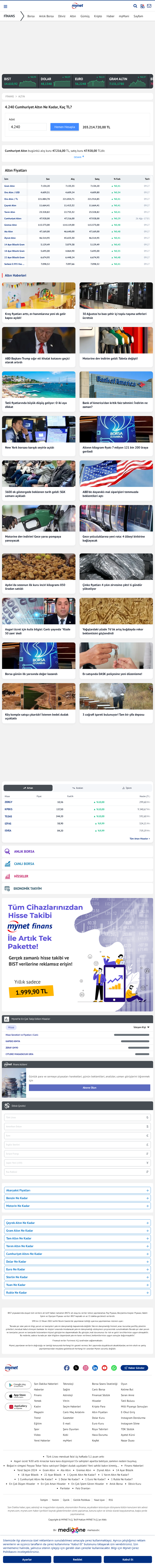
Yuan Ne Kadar (16, 1285)
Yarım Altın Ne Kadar (19, 1246)
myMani (124, 16)
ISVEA (8, 830)
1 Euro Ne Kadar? (95, 1479)
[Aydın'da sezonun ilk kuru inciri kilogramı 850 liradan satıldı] (38, 566)
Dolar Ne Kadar (16, 1261)
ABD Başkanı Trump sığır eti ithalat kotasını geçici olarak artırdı (37, 360)
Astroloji (68, 1395)
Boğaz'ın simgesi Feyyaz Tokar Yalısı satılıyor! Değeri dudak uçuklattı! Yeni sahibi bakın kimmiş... (63, 1465)
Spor (36, 1429)
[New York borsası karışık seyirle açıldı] (38, 429)
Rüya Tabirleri (100, 1429)
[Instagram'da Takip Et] (85, 1368)
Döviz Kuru (134, 1483)
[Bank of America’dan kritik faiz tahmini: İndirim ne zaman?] (116, 384)
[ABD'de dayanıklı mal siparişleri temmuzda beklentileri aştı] (116, 473)
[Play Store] (18, 1385)
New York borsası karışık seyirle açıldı (29, 447)
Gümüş (85, 16)
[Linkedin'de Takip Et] (95, 1368)
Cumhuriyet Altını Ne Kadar (24, 1254)
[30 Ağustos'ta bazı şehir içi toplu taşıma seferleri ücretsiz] (116, 295)
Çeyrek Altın (10, 205)
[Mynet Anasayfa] (77, 6)
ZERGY (8, 802)
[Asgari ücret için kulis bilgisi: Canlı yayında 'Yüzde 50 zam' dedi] (38, 611)
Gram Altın (9, 186)
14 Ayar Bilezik (124, 1470)
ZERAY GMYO (12, 1047)
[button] (5, 6)
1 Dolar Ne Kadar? (69, 1479)
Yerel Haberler (42, 1440)
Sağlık (66, 1389)
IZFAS (8, 823)
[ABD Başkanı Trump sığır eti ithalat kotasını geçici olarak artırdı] (38, 340)
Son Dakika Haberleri (46, 1383)
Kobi (65, 1435)
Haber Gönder (136, 1368)
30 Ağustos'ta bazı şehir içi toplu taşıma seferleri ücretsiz (114, 316)
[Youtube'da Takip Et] (104, 1368)
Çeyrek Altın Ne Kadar (20, 1223)
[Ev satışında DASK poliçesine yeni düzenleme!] (116, 655)
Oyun (124, 1383)
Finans (38, 1395)
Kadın (37, 1406)
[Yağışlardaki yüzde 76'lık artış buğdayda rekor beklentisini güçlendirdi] (116, 611)
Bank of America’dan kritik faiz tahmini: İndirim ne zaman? (115, 405)
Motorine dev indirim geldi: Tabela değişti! (110, 358)
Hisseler (96, 1401)
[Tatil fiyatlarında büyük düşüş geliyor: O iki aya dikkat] (38, 384)
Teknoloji (68, 1383)
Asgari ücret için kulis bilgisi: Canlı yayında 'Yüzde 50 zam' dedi (37, 631)
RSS (111, 1500)
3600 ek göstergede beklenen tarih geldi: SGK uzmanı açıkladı (35, 494)
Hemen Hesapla (64, 127)
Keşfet (95, 1440)
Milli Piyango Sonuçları (134, 1406)
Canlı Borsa (98, 1389)
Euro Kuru (98, 1423)
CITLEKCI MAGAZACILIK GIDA (19, 1054)
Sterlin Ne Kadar (17, 1277)
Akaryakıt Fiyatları (18, 1190)
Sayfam (138, 16)
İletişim (44, 1500)
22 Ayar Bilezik (52, 1474)
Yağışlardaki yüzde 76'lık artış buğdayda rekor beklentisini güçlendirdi (113, 631)
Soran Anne (127, 1395)
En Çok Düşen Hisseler (22, 1483)
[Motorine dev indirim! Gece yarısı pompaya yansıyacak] (38, 518)
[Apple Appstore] (18, 1396)
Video (37, 1435)
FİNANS (9, 16)
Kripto (98, 16)
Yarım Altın (9, 212)
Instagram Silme (130, 1423)
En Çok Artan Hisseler (53, 1483)
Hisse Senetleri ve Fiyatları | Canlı (22, 1034)
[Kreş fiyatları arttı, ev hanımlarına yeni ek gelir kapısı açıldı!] (38, 295)
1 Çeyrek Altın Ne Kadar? (81, 1474)
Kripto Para (98, 1406)
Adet (12, 119)
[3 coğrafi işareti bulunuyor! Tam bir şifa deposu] (116, 696)
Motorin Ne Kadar (18, 1206)
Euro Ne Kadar (15, 1269)
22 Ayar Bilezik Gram (14, 257)
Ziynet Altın (10, 238)
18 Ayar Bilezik (30, 1474)
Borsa (31, 16)
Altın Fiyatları (100, 1412)
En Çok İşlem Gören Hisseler (87, 1483)
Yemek (37, 1401)
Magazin (39, 1412)
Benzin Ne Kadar (17, 1198)
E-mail (66, 1423)
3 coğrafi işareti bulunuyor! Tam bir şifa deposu (113, 714)
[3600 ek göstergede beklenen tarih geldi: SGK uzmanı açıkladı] (38, 473)
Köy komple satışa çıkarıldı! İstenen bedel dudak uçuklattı (36, 716)
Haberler (39, 1389)
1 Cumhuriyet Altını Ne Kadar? (35, 1479)
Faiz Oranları (83, 1488)
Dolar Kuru (98, 1418)
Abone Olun (89, 1087)
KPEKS (8, 809)
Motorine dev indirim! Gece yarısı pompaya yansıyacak (33, 538)
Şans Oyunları (71, 1429)
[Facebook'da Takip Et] (67, 1368)
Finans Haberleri (134, 1465)
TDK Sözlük (127, 1429)
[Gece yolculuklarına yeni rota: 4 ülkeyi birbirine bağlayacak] (116, 518)
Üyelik (66, 1500)
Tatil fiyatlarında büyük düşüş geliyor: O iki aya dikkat (36, 405)
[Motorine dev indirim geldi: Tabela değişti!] (116, 340)
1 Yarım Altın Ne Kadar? (115, 1474)
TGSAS (8, 816)
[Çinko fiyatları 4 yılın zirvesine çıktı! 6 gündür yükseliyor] (116, 566)
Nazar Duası (128, 1440)
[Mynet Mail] (149, 6)
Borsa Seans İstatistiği (105, 1383)
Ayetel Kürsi (128, 1435)
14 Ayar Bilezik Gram (14, 244)
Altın (73, 16)
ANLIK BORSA (24, 851)
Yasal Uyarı (99, 1500)
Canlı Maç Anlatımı (73, 1412)
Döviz (61, 16)
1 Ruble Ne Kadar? (122, 1479)
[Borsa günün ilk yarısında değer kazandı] (38, 655)
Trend (37, 1418)
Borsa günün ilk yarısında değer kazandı (31, 674)
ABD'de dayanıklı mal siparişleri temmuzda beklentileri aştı (110, 494)
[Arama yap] (135, 6)
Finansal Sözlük (101, 1395)
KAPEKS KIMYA (13, 1041)
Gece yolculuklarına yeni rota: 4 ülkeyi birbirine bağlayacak (114, 538)
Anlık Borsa (46, 16)
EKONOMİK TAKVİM (28, 888)
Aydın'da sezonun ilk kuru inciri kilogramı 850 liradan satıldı (35, 587)
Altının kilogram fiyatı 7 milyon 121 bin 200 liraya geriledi (115, 449)
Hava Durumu (100, 1435)
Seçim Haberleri (72, 1406)
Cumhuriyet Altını (12, 218)
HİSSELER (21, 876)
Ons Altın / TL (11, 199)
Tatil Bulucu (128, 1401)
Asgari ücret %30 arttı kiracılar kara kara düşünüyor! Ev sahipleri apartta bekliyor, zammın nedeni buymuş (75, 1461)
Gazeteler (68, 1418)
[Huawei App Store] (18, 1407)
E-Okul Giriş (128, 1412)
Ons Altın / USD (12, 192)
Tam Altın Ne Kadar (18, 1238)
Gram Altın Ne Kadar (19, 1230)
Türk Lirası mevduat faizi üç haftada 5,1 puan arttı (75, 1456)
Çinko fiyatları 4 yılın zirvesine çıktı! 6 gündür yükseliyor (112, 587)
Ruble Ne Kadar (16, 1292)
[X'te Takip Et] (76, 1368)
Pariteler (65, 1488)
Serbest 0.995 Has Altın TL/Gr (14, 264)
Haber (110, 16)
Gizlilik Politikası (81, 1500)
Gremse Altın (10, 225)
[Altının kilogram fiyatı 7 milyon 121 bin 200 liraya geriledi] (116, 429)
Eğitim (38, 1423)
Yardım (55, 1500)
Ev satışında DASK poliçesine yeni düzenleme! (112, 674)
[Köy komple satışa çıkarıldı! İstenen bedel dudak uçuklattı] (38, 696)
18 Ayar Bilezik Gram (14, 251)
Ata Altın (8, 231)
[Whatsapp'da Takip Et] (114, 1368)
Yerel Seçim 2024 (27, 1470)
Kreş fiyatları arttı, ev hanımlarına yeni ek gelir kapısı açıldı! (35, 316)
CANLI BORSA (24, 864)
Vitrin (66, 1401)
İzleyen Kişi (140, 1027)
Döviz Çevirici (19, 1105)
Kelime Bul (127, 1389)
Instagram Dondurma (133, 1418)
